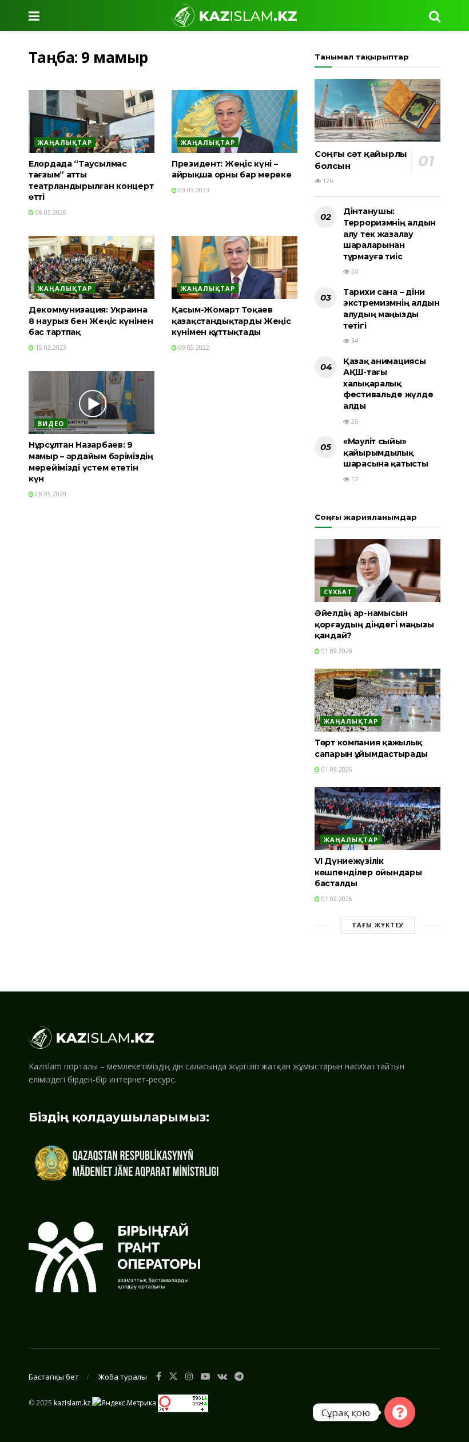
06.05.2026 (50, 212)
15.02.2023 (50, 347)
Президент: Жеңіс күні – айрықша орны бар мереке (232, 169)
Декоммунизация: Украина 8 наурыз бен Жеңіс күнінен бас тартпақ (91, 321)
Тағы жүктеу (378, 924)
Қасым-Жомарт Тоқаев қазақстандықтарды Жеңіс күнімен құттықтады (231, 321)
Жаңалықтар (65, 142)
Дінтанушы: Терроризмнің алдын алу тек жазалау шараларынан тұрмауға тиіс (389, 233)
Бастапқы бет (54, 1377)
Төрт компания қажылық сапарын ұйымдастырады (371, 748)
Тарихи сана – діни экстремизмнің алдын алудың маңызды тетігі (391, 309)
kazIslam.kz (72, 1402)
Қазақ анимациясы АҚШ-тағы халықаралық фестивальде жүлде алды (388, 383)
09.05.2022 (193, 347)
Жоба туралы (122, 1377)
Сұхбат (338, 591)
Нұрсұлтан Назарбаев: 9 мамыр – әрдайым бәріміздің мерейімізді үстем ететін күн (91, 462)
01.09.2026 (336, 651)
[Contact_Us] (399, 1412)
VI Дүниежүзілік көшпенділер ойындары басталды (368, 872)
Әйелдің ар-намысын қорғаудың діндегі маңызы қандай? (374, 624)
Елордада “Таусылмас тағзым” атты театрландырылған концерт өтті (91, 181)
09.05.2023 (193, 190)
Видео (51, 423)
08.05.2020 (50, 494)
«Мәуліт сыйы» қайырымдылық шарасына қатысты (385, 452)
